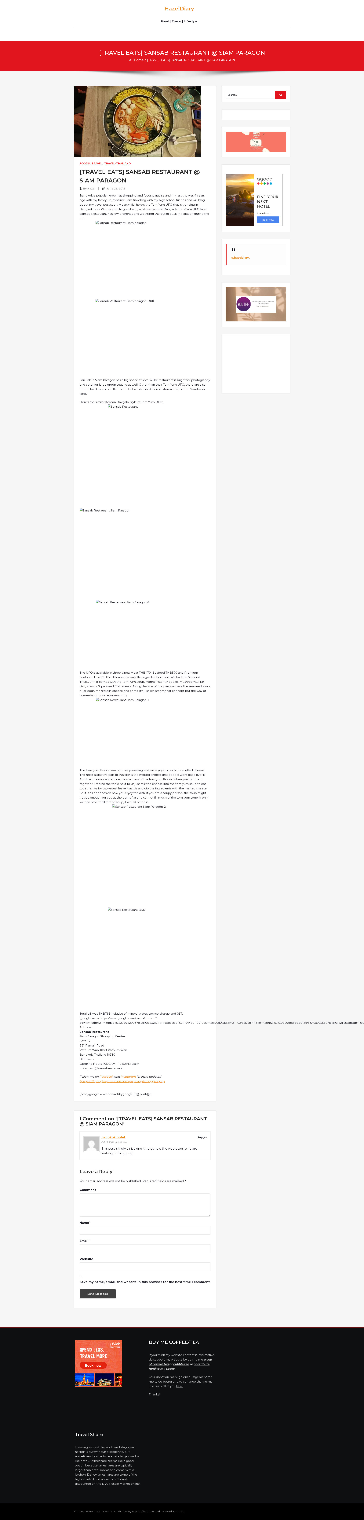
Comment (88, 1190)
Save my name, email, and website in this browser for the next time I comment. (145, 1282)
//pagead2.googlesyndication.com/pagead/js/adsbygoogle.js (122, 1081)
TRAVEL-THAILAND (117, 163)
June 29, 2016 (116, 188)
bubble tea (181, 1364)
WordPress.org (174, 1511)
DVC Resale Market (116, 1483)
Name (84, 1223)
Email (84, 1241)
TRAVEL (97, 163)
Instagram (128, 1076)
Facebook (107, 1076)
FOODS (85, 163)
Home (139, 60)
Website (86, 1259)
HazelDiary (179, 8)
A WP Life (138, 1511)
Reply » (202, 1137)
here (179, 1386)
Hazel (91, 188)
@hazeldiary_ (240, 257)
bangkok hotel (113, 1137)
